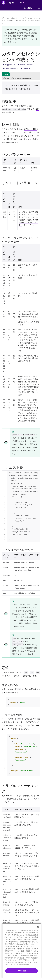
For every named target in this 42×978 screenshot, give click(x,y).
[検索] (25, 8)
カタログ (23, 18)
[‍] (10, 3)
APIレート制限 (30, 129)
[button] (22, 3)
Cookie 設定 (21, 971)
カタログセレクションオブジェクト (28, 222)
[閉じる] (37, 926)
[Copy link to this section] (18, 101)
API (3, 18)
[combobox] (30, 8)
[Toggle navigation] (39, 8)
